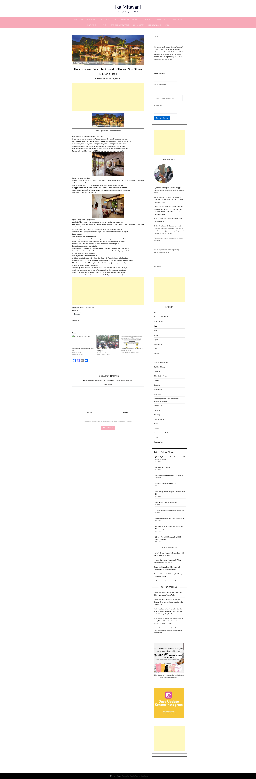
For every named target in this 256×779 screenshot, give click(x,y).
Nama (90, 412)
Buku (167, 25)
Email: (156, 98)
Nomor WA (158, 105)
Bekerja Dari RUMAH (129, 20)
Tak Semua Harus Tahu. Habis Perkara (166, 581)
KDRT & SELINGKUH (161, 362)
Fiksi (155, 349)
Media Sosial (158, 389)
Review (104, 25)
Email (126, 412)
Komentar (108, 384)
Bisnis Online (104, 20)
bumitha (118, 79)
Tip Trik (156, 437)
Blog (116, 20)
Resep (156, 424)
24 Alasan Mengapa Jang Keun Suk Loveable (169, 518)
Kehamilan (178, 20)
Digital (156, 339)
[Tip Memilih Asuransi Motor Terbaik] (132, 341)
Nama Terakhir (160, 85)
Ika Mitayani (128, 7)
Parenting (91, 20)
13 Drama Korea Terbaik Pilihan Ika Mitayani (169, 510)
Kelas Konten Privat (160, 376)
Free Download (154, 25)
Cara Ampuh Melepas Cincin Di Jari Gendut (169, 475)
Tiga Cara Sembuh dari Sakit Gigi (165, 483)
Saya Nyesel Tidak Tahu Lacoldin (165, 502)
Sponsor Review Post (120, 25)
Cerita (156, 335)
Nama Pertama (159, 73)
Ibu (155, 358)
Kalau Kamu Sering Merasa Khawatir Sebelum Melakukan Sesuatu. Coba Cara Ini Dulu (168, 602)
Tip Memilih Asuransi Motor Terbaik (131, 348)
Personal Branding (160, 419)
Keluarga (146, 20)
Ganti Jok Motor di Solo (163, 467)
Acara (155, 312)
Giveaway (157, 353)
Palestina (157, 410)
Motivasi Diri (92, 25)
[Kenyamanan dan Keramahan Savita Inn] (83, 341)
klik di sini (92, 253)
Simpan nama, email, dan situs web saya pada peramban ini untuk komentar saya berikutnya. (108, 421)
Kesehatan (157, 385)
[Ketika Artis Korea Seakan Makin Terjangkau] (107, 341)
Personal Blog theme (141, 776)
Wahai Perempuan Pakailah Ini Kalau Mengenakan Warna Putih (168, 630)
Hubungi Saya (77, 20)
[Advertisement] (108, 97)
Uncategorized (158, 442)
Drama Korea (138, 25)
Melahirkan (157, 394)
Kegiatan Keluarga (162, 20)
